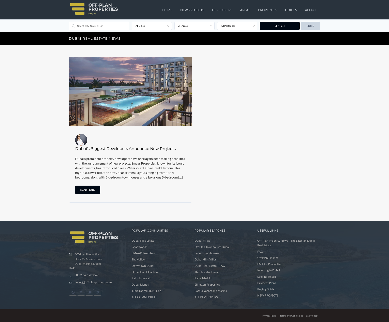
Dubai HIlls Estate (143, 240)
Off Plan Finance (267, 257)
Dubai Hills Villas (205, 259)
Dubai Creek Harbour (145, 272)
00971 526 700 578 (87, 275)
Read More (87, 189)
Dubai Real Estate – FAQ (209, 265)
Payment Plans (266, 283)
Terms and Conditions (291, 315)
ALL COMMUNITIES (144, 297)
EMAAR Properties (269, 264)
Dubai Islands (140, 284)
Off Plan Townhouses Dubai (212, 247)
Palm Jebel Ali (203, 278)
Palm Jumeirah (141, 278)
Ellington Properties (207, 284)
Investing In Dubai (268, 270)
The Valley (138, 259)
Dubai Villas (202, 240)
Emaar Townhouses (206, 253)
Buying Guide (265, 289)
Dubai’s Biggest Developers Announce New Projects (125, 148)
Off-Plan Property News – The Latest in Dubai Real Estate (286, 243)
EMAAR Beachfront (144, 253)
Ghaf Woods (139, 247)
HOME (167, 10)
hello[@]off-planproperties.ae (93, 282)
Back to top (312, 315)
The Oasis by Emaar (206, 272)
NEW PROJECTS (192, 10)
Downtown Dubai (143, 265)
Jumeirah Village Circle (146, 290)
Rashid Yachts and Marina (210, 290)
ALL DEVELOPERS (206, 297)
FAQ (260, 251)
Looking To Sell (266, 276)
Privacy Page (269, 315)
